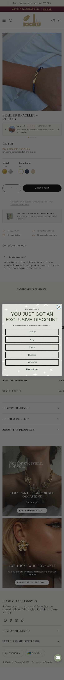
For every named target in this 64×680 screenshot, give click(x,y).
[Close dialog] (59, 307)
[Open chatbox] (58, 658)
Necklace (32, 355)
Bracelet (32, 347)
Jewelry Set (32, 362)
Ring (32, 340)
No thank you (32, 369)
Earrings (32, 332)
